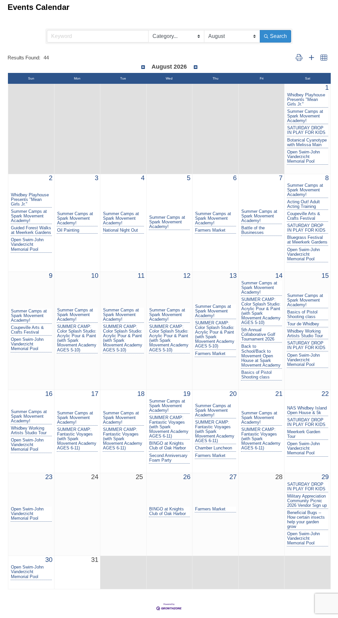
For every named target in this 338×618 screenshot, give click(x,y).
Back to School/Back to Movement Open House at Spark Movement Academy (261, 355)
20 (233, 393)
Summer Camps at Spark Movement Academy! (305, 116)
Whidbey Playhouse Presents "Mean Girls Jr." (306, 100)
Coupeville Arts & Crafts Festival (303, 216)
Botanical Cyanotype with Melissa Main (307, 142)
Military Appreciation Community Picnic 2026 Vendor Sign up (307, 501)
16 (48, 393)
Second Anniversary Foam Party (168, 458)
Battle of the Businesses (253, 230)
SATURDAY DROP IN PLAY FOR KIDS (306, 130)
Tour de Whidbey (303, 324)
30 (48, 559)
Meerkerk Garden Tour (303, 434)
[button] (299, 58)
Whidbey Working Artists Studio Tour (305, 333)
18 (141, 393)
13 (233, 275)
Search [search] (278, 36)
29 (325, 476)
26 (186, 476)
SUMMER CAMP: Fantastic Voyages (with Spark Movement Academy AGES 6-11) (76, 438)
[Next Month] (195, 67)
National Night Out (120, 230)
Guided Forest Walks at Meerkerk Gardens (31, 230)
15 (325, 275)
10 (94, 275)
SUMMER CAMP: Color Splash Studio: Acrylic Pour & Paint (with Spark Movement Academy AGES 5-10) (76, 338)
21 (279, 393)
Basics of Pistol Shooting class (256, 374)
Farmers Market (210, 230)
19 (186, 393)
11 (141, 275)
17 (94, 393)
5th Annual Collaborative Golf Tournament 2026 (258, 335)
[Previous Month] (143, 67)
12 (186, 275)
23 (48, 476)
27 (233, 476)
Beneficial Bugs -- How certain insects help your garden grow (306, 519)
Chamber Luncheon (213, 448)
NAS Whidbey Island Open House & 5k (307, 410)
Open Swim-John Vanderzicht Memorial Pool (303, 157)
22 (325, 393)
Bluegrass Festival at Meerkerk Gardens (307, 239)
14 (279, 275)
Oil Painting (68, 230)
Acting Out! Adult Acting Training (303, 204)
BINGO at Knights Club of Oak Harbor (167, 445)
